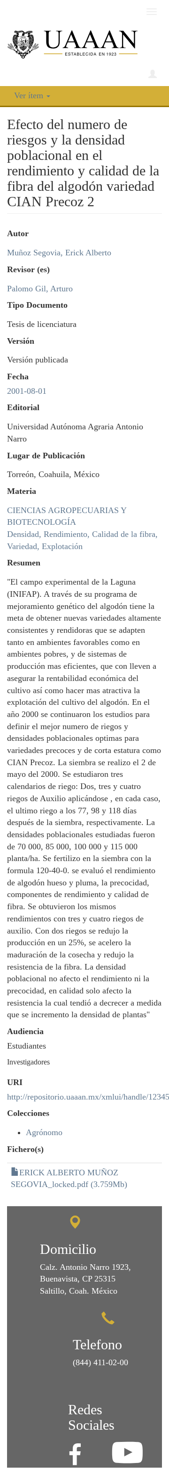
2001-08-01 (26, 391)
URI (15, 1082)
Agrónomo (44, 1132)
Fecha (18, 376)
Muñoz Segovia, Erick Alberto (59, 252)
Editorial (23, 407)
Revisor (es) (28, 269)
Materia (21, 491)
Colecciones (28, 1113)
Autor (18, 233)
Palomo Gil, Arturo (40, 288)
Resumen (23, 562)
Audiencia (25, 1031)
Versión (20, 341)
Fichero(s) (25, 1149)
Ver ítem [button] (30, 95)
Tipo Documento (37, 305)
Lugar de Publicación (46, 455)
